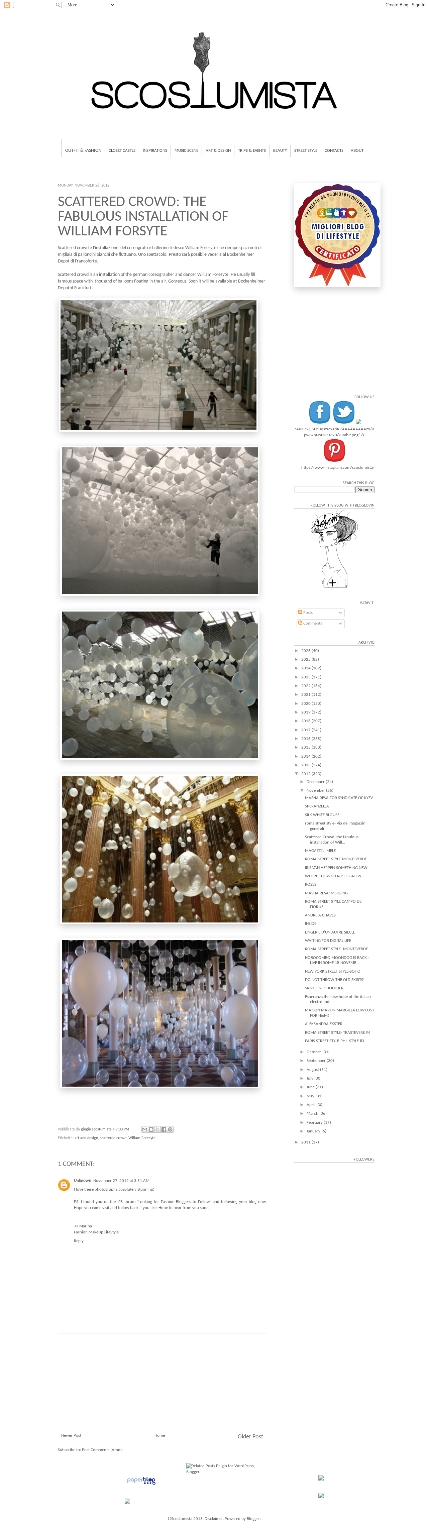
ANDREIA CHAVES (320, 915)
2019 (306, 712)
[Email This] (144, 1129)
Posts (307, 613)
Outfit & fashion (83, 150)
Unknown (82, 1181)
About (357, 150)
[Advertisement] (162, 1390)
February (315, 1122)
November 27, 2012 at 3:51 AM (121, 1181)
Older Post (250, 1437)
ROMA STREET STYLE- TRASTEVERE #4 (337, 1032)
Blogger (253, 1519)
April (311, 1105)
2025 (306, 659)
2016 (306, 739)
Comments (312, 623)
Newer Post (71, 1435)
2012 (306, 774)
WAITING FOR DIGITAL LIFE (328, 941)
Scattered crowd (73, 247)
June (311, 1087)
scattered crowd (113, 1138)
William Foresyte (200, 247)
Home (159, 1435)
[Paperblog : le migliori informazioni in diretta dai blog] (141, 1485)
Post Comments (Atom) (102, 1450)
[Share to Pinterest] (170, 1129)
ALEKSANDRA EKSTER (323, 1024)
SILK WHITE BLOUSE (322, 815)
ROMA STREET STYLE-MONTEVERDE (336, 859)
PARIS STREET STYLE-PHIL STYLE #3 (334, 1041)
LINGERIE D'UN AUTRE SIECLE (330, 932)
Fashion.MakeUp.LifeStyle (96, 1232)
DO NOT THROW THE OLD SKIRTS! (334, 980)
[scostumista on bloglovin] (334, 587)
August (313, 1070)
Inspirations (155, 150)
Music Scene (186, 150)
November (316, 790)
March (313, 1113)
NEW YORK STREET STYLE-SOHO (332, 971)
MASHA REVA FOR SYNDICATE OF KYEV (339, 798)
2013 (306, 765)
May (311, 1096)
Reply (79, 1241)
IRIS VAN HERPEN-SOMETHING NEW (336, 868)
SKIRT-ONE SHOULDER (324, 988)
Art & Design (218, 150)
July (310, 1078)
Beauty (280, 150)
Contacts (334, 150)
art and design (86, 1138)
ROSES (310, 884)
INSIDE (310, 923)
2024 (306, 668)
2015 (306, 747)
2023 (306, 677)
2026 (306, 651)
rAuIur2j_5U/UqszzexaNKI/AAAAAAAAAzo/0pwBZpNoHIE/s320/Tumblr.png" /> (334, 432)
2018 (306, 721)
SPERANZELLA (317, 806)
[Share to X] (157, 1129)
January (314, 1131)
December (316, 782)
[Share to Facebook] (163, 1129)
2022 (306, 686)
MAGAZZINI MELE (320, 851)
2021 (306, 694)
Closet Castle (122, 150)
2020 (306, 703)
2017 (306, 730)
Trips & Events (252, 150)
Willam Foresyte (141, 1138)
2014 (306, 756)
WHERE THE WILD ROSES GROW (333, 876)
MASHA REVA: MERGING (326, 893)
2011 (306, 1142)
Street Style (305, 150)
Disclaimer (214, 1519)
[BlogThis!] (151, 1129)
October (314, 1052)
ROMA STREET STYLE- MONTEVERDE (336, 949)
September (317, 1061)
